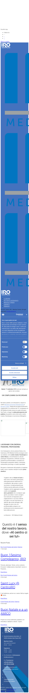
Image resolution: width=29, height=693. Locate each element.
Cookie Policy (10, 691)
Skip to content (5, 41)
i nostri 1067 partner (11, 322)
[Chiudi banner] (26, 314)
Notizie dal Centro (12, 547)
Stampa (20, 547)
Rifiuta (14, 377)
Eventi (5, 547)
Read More (4, 572)
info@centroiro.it (11, 311)
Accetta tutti (14, 368)
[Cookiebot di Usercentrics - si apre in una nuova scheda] (17, 315)
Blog (2, 547)
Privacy (3, 691)
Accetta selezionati (14, 372)
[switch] (25, 347)
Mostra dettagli (19, 363)
